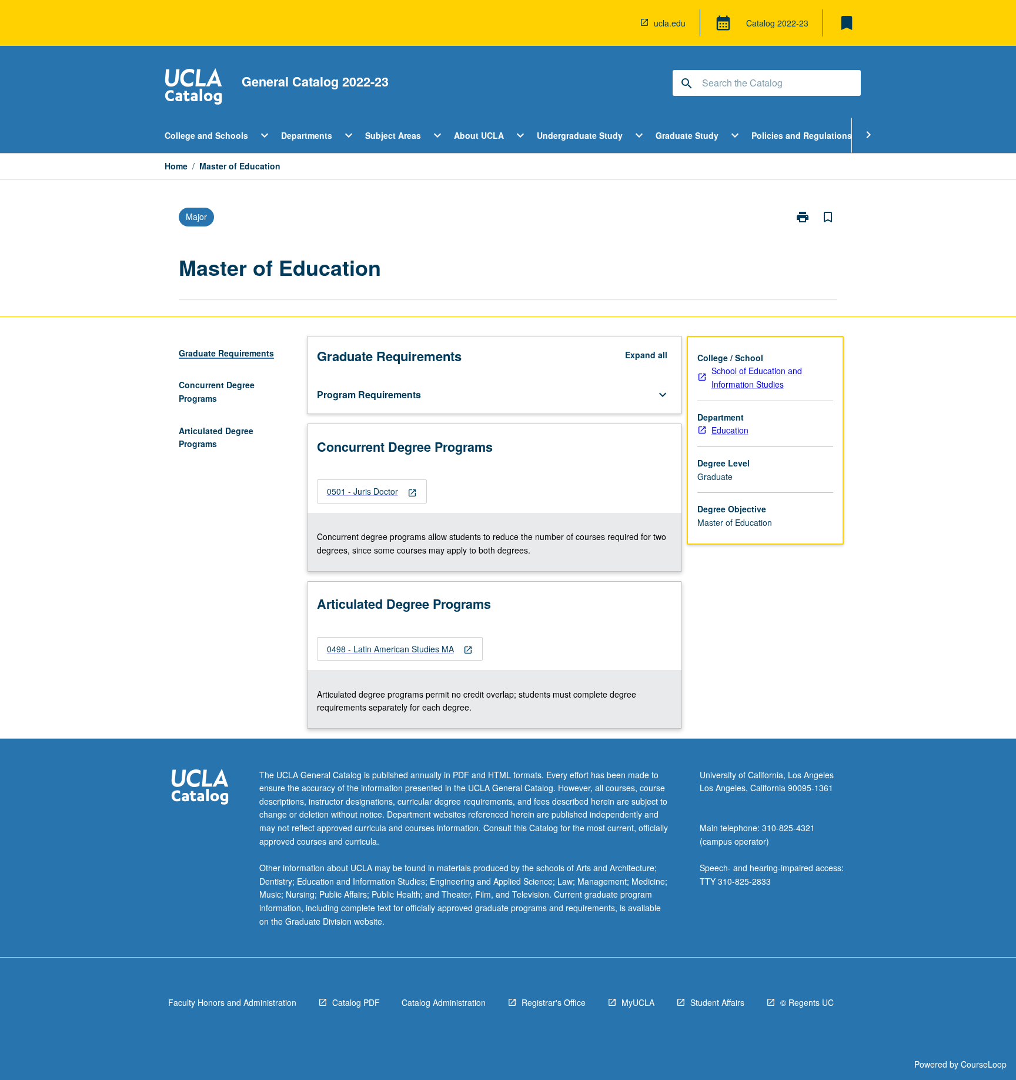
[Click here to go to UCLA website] (200, 788)
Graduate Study (687, 135)
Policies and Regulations (801, 135)
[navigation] (372, 491)
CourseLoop (984, 1064)
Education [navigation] (729, 430)
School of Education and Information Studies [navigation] (756, 377)
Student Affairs (717, 1002)
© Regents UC (807, 1002)
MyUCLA (637, 1002)
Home (176, 166)
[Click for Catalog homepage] (193, 88)
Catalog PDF (356, 1002)
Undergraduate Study (580, 135)
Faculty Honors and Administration (232, 1002)
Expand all (646, 355)
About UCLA (479, 135)
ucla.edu (670, 23)
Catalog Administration (444, 1002)
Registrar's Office (554, 1002)
